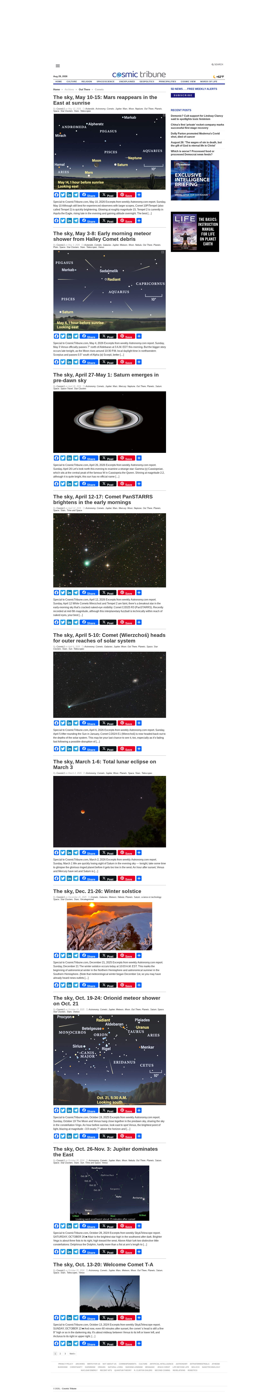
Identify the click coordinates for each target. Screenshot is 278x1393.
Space (56, 111)
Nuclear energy (89, 1370)
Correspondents (127, 1364)
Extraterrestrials (199, 1364)
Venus (101, 247)
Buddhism (62, 1367)
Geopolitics (147, 81)
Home (56, 89)
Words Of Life (208, 81)
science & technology (151, 897)
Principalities (167, 81)
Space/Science (106, 81)
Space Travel (66, 388)
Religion (87, 81)
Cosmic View (188, 81)
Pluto (55, 247)
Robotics (192, 1370)
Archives (80, 1364)
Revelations (179, 1370)
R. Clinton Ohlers (143, 1370)
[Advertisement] (139, 33)
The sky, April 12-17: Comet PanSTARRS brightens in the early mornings (103, 499)
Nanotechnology (211, 1367)
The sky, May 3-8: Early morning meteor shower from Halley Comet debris (102, 236)
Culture (72, 81)
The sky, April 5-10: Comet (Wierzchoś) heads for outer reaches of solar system (109, 638)
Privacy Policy (65, 1364)
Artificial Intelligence (161, 1364)
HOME (59, 81)
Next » (72, 1354)
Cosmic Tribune (68, 1389)
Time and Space (74, 510)
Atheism (216, 1364)
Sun (70, 649)
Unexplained (127, 81)
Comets (110, 109)
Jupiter (118, 109)
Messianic (150, 1367)
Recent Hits (106, 1370)
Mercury (122, 386)
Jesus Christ (163, 1367)
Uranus (76, 1012)
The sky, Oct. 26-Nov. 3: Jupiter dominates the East (105, 1151)
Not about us (109, 1364)
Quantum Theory (122, 1370)
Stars (76, 111)
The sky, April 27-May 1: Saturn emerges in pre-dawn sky (106, 377)
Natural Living (115, 1367)
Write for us (93, 1364)
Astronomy (101, 109)
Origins (101, 1367)
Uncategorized (87, 899)
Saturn (158, 386)
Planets (158, 109)
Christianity (76, 1367)
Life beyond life (181, 1367)
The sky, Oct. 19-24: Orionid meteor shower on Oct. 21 (106, 1000)
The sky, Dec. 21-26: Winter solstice (97, 891)
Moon (131, 109)
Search (218, 64)
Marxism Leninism (134, 1367)
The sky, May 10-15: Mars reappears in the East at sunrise (105, 100)
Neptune (139, 109)
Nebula (138, 245)
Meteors (123, 245)
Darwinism (90, 1367)
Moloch (195, 1367)
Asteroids (89, 109)
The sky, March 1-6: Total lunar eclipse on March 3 (104, 764)
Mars (125, 109)
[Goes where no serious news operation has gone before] (139, 73)
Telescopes (85, 111)
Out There (84, 89)
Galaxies (107, 245)
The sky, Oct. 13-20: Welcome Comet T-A (103, 1264)
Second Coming (162, 1370)
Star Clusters (66, 111)
